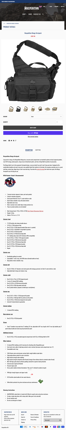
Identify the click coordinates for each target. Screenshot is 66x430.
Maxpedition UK (5, 427)
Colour (5, 116)
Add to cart (33, 128)
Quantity (5, 122)
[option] (33, 71)
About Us (23, 417)
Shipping (38, 150)
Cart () (62, 6)
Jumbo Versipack (41, 169)
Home (30, 14)
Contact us (37, 14)
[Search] (43, 15)
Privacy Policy (33, 419)
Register (56, 6)
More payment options (33, 136)
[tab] (29, 150)
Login (51, 6)
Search (22, 414)
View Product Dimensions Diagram (35, 211)
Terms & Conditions (35, 417)
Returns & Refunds (34, 414)
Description (29, 150)
